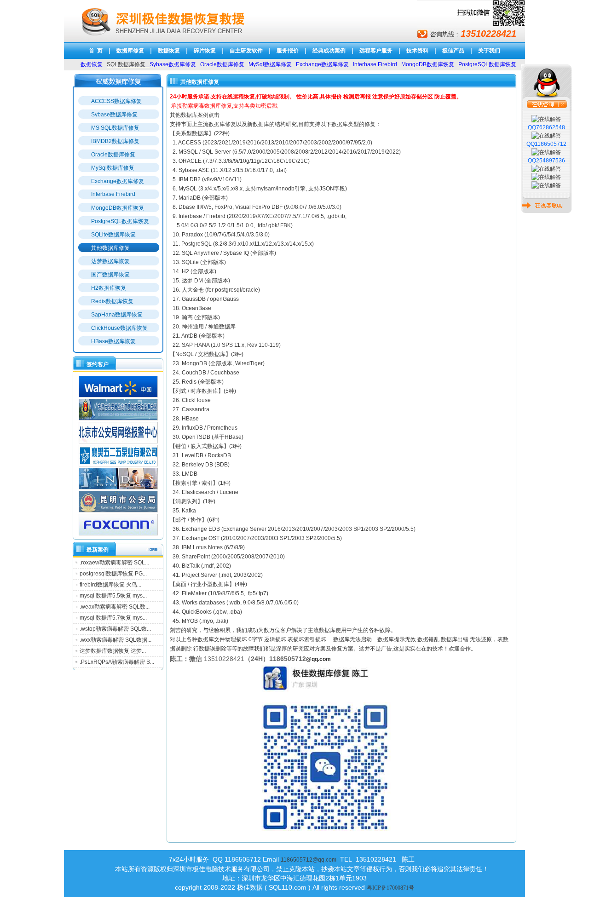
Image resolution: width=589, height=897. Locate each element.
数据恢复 (169, 50)
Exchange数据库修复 (117, 181)
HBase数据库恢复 (113, 341)
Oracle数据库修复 (113, 154)
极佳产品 (453, 50)
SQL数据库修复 (126, 64)
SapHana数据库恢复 (117, 314)
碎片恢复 (205, 50)
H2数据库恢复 (108, 288)
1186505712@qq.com (308, 860)
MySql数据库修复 (112, 168)
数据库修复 (130, 50)
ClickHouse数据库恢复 (119, 328)
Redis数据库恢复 (112, 301)
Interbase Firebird (113, 194)
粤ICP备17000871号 (390, 888)
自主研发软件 (246, 50)
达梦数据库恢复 (110, 261)
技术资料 (417, 50)
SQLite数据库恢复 (113, 234)
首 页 (96, 50)
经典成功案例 (329, 50)
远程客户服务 (376, 50)
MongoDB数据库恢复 (117, 208)
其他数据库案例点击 (194, 115)
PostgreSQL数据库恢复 (120, 221)
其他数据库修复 (110, 248)
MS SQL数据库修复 (115, 128)
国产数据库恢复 (110, 274)
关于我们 (489, 50)
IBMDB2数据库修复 (115, 141)
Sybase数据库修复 (114, 114)
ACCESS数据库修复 (116, 101)
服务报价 (288, 50)
